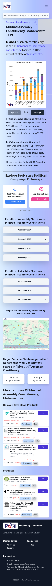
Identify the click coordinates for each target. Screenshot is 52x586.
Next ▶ (37, 112)
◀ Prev (14, 112)
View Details (41, 199)
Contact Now (15, 201)
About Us (11, 545)
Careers (10, 548)
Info (35, 424)
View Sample (26, 424)
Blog (32, 545)
